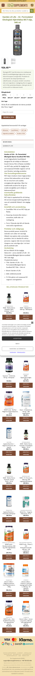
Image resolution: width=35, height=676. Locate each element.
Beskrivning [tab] (7, 142)
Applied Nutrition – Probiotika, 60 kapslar (9, 513)
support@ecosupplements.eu (12, 660)
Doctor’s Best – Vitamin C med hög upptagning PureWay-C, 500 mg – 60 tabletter (26, 585)
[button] (32, 323)
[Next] (30, 40)
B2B (20, 655)
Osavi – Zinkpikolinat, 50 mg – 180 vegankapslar (26, 411)
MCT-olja (23, 130)
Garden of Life (21, 133)
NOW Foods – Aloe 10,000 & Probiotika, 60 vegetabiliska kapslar (9, 621)
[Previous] (4, 40)
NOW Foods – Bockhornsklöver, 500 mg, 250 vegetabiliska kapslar (9, 547)
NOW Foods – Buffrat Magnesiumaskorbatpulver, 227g (10, 411)
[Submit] (32, 11)
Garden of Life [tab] (8, 146)
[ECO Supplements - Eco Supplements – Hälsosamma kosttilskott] (18, 5)
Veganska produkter (8, 133)
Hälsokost (5, 130)
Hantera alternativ (17, 349)
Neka (18, 343)
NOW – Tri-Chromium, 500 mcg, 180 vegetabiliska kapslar (26, 479)
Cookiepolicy (13, 352)
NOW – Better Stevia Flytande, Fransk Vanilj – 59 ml (9, 479)
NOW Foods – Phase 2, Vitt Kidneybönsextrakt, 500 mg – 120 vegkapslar (26, 548)
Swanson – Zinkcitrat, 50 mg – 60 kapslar (9, 376)
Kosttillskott (14, 130)
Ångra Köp (25, 655)
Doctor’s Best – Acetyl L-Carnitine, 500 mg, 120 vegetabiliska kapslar (26, 621)
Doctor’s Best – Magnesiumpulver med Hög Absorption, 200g (9, 584)
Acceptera (17, 338)
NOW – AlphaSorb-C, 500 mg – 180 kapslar (26, 308)
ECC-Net (31, 667)
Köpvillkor (27, 653)
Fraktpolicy (8, 654)
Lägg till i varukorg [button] (9, 317)
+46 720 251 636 (27, 660)
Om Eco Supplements (9, 653)
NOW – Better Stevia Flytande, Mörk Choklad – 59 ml (9, 309)
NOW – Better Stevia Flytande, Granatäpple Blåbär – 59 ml (26, 445)
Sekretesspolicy (21, 352)
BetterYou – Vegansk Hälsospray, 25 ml (26, 513)
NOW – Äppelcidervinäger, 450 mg (26, 377)
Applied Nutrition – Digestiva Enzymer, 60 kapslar (9, 445)
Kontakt (20, 653)
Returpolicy (17, 654)
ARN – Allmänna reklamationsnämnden (13, 667)
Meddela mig (8, 117)
